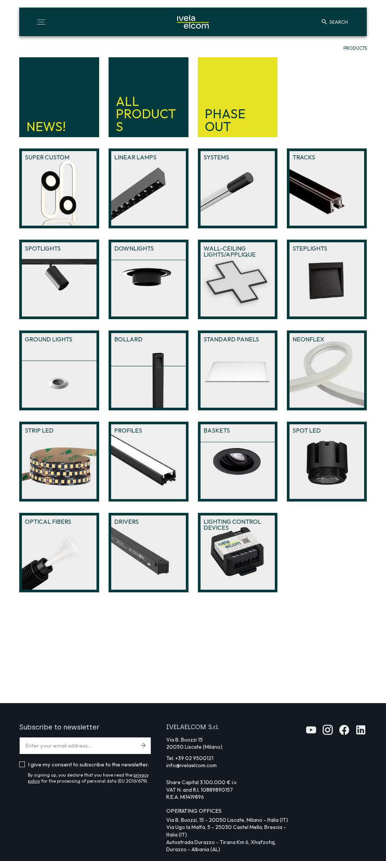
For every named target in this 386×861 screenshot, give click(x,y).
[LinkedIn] (361, 732)
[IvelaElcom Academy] (311, 732)
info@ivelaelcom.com (191, 765)
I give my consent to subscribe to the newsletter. (88, 764)
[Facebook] (344, 732)
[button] (41, 22)
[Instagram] (328, 732)
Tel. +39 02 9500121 (189, 758)
